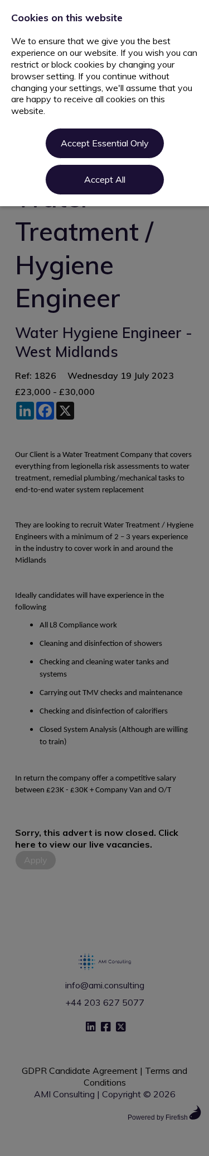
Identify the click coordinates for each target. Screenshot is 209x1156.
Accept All (104, 179)
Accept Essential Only (105, 143)
